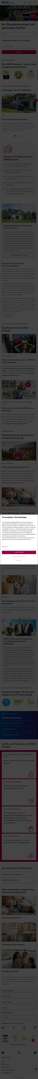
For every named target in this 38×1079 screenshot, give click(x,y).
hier (30, 539)
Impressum (5, 546)
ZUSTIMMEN (19, 552)
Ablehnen (19, 560)
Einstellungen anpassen (19, 556)
